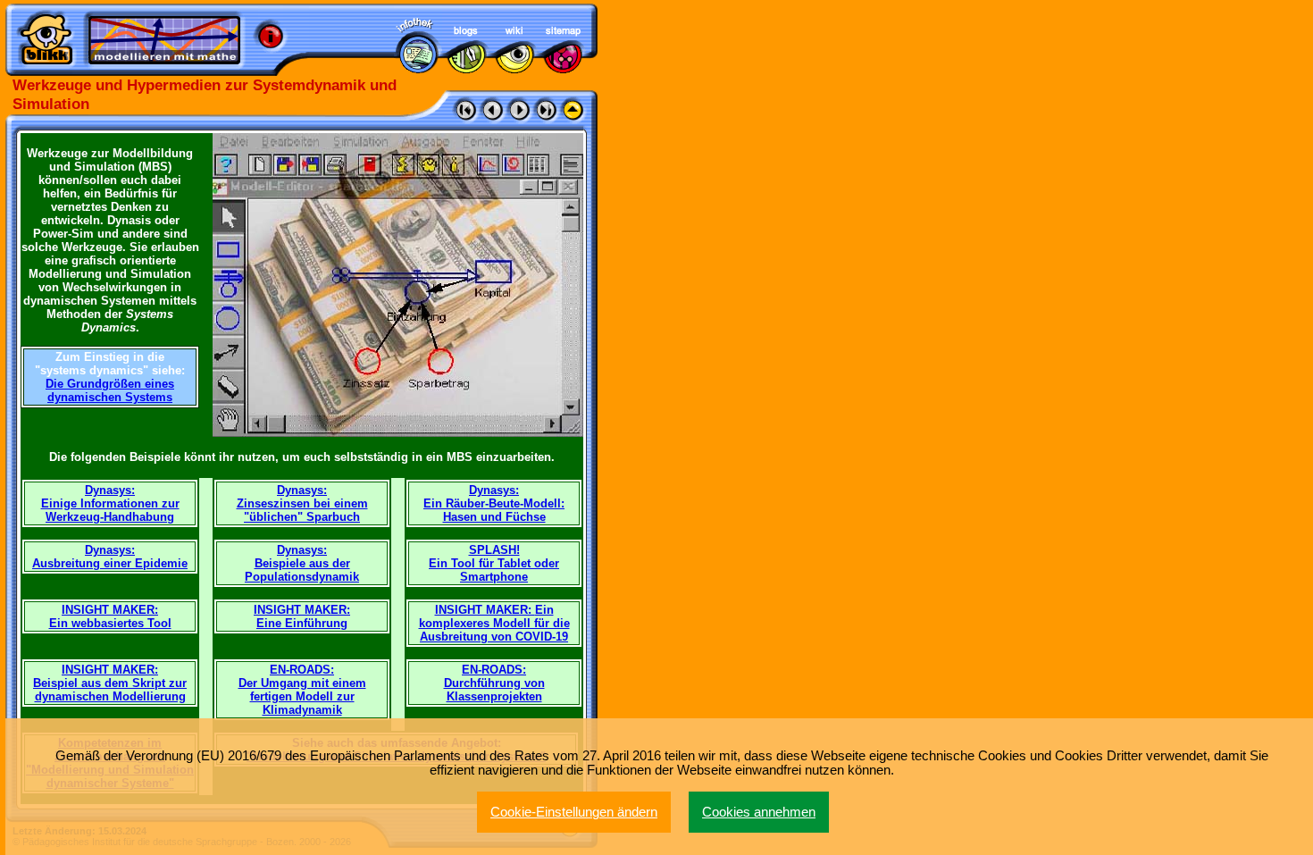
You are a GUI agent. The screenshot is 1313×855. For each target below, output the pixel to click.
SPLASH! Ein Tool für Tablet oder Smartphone (494, 563)
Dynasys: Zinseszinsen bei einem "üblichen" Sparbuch (302, 503)
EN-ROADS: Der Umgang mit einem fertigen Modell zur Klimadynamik (302, 690)
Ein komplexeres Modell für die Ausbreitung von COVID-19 (494, 623)
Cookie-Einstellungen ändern (573, 812)
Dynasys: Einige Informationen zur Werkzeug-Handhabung (110, 503)
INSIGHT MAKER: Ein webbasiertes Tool (110, 616)
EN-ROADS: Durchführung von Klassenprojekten (494, 683)
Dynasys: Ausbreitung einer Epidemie (110, 556)
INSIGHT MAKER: (485, 609)
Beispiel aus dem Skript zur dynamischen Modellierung (110, 689)
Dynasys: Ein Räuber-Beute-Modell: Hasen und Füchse (494, 503)
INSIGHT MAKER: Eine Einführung (302, 616)
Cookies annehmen (758, 812)
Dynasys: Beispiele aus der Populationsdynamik (302, 563)
